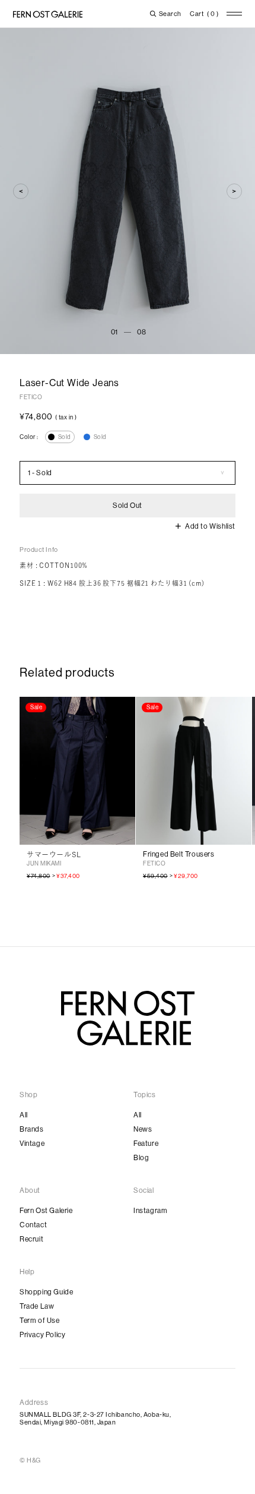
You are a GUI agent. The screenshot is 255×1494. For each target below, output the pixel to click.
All (24, 1115)
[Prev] (20, 191)
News (142, 1129)
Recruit (31, 1239)
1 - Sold (40, 473)
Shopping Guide (46, 1292)
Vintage (32, 1143)
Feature (145, 1143)
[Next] (234, 191)
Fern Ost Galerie (46, 1210)
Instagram (150, 1210)
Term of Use (40, 1320)
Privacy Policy (42, 1335)
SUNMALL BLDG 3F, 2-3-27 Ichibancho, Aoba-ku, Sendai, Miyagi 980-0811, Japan (95, 1418)
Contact (33, 1225)
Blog (141, 1158)
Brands (32, 1129)
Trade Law (37, 1306)
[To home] (47, 14)
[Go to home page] (128, 1018)
